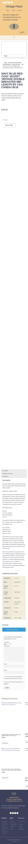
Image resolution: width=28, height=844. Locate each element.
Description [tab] (5, 470)
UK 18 (15, 578)
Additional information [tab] (7, 473)
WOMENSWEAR (7, 64)
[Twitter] (6, 2)
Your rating (6, 642)
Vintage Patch (14, 6)
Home (5, 62)
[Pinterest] (12, 2)
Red (17, 586)
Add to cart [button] (5, 743)
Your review (7, 646)
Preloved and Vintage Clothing (14, 62)
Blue (15, 586)
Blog (7, 10)
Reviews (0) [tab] (5, 476)
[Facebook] (4, 2)
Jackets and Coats (16, 64)
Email (5, 670)
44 (18, 578)
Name (5, 664)
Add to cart (9, 125)
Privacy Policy (14, 841)
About (13, 10)
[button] (14, 37)
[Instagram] (9, 2)
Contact (19, 10)
